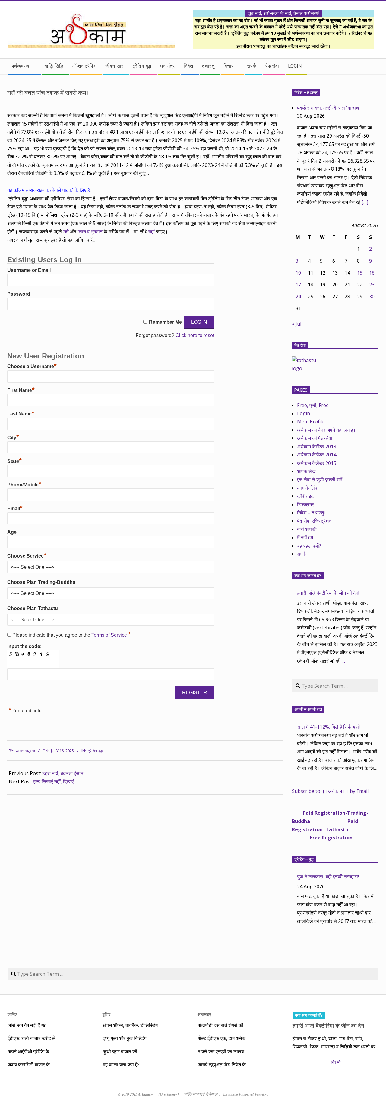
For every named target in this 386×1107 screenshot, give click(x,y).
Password (18, 294)
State (14, 461)
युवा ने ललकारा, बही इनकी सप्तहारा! (328, 876)
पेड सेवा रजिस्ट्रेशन (314, 520)
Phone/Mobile (24, 484)
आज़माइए (204, 1014)
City (13, 437)
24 (298, 296)
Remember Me (165, 322)
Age (12, 532)
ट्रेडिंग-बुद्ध (95, 750)
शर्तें (66, 231)
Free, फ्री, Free (313, 405)
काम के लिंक (307, 488)
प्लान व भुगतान (90, 231)
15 (359, 272)
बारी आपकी (307, 529)
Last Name (20, 413)
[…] (365, 202)
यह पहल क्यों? (309, 545)
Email (15, 508)
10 (298, 272)
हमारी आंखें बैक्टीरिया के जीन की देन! (328, 593)
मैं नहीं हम (305, 537)
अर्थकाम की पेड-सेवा (314, 438)
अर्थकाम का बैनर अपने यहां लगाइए (326, 430)
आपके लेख (306, 471)
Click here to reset (195, 335)
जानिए (12, 1014)
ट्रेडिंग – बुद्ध (304, 859)
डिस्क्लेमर (305, 504)
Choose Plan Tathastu (32, 608)
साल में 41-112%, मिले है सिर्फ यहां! (328, 727)
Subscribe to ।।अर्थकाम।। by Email (330, 791)
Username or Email (29, 270)
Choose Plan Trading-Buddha (41, 582)
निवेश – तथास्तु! (311, 512)
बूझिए (106, 1014)
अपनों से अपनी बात (308, 709)
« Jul (296, 323)
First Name (21, 390)
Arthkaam (146, 1094)
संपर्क (301, 554)
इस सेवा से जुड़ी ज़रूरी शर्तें (319, 479)
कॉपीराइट (305, 496)
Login (303, 413)
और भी (335, 1062)
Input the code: (24, 646)
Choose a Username (32, 366)
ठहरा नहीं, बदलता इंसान (62, 773)
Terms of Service (109, 635)
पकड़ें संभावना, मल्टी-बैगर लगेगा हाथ (328, 107)
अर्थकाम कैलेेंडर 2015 (316, 463)
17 (298, 284)
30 (372, 296)
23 (372, 284)
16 (372, 272)
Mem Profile (310, 421)
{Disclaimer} (169, 1094)
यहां (152, 231)
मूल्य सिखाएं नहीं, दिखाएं (53, 781)
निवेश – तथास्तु (306, 92)
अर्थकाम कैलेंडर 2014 (316, 454)
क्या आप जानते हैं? (307, 575)
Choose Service (26, 555)
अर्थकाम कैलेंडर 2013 (316, 446)
